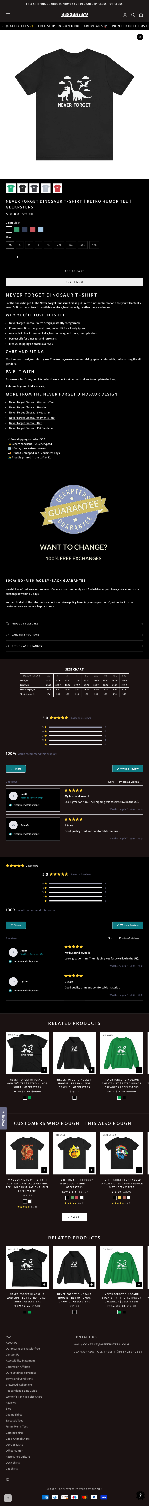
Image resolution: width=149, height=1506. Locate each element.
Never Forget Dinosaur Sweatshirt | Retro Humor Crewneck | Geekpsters (121, 1083)
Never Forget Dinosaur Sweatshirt (29, 412)
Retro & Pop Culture (18, 1456)
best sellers (82, 379)
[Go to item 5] (57, 188)
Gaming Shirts (14, 1432)
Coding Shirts (14, 1414)
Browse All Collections (19, 1384)
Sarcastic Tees (14, 1420)
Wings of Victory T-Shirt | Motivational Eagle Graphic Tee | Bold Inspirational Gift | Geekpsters (27, 1185)
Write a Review (131, 769)
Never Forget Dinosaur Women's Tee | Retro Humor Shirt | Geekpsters (27, 1083)
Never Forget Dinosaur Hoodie (27, 407)
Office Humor (14, 1450)
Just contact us (119, 602)
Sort (111, 781)
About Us (11, 1342)
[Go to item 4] (46, 188)
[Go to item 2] (22, 188)
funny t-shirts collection (40, 379)
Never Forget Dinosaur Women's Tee (31, 402)
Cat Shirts (12, 1468)
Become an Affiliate (18, 1366)
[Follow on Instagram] (7, 1479)
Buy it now (74, 282)
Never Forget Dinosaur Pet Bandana (31, 428)
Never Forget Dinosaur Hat (25, 423)
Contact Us (12, 1354)
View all (75, 1217)
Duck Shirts (13, 1462)
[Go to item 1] (11, 188)
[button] (74, 727)
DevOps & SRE (14, 1444)
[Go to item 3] (34, 188)
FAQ (8, 1336)
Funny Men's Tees (17, 1426)
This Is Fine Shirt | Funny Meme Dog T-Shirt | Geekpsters (74, 1183)
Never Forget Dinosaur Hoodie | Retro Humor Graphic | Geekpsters (74, 1083)
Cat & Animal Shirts (18, 1438)
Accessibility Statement (20, 1360)
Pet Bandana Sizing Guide (21, 1390)
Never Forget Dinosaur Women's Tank (32, 417)
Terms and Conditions (19, 1378)
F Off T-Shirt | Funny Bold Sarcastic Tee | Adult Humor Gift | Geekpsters (121, 1183)
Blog (8, 1408)
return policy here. (71, 602)
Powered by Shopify (88, 1489)
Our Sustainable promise (21, 1372)
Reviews (11, 1402)
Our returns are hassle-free (23, 1348)
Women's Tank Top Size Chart (24, 1396)
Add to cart (74, 271)
